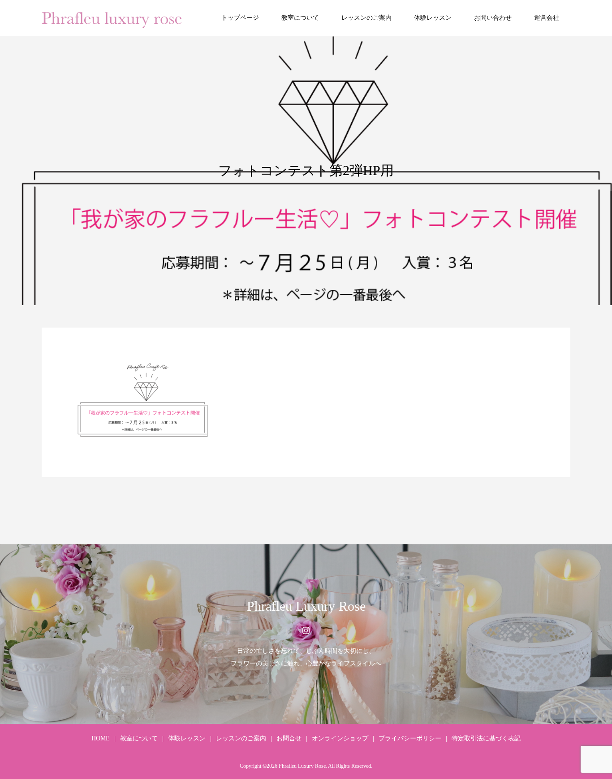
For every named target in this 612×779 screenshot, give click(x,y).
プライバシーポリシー (410, 738)
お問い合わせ (493, 17)
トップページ (240, 17)
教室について (300, 17)
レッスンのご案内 (366, 17)
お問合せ (289, 738)
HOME (100, 738)
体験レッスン (433, 17)
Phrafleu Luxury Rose (306, 606)
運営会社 (546, 17)
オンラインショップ (340, 738)
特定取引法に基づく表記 (486, 738)
